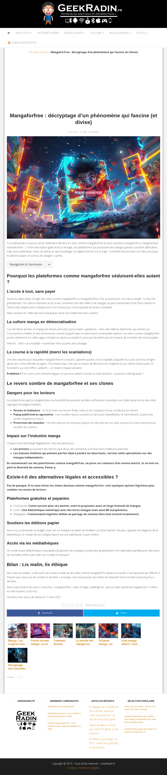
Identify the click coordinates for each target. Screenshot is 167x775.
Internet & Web (48, 33)
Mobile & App (73, 33)
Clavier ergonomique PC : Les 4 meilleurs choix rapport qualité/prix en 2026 (64, 726)
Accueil (33, 52)
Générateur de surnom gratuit (61, 706)
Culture (96, 33)
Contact (72, 768)
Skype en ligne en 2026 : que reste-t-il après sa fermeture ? (104, 729)
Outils (141, 33)
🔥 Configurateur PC (22, 42)
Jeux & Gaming (119, 33)
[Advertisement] (83, 84)
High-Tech (22, 33)
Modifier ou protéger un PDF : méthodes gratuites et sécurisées (104, 743)
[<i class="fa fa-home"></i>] (8, 33)
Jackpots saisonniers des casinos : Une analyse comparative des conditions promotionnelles (140, 719)
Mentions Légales (89, 768)
